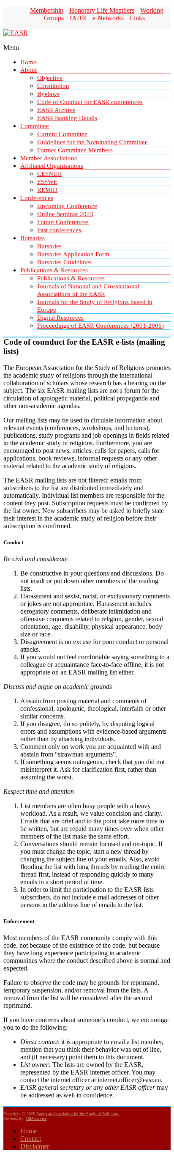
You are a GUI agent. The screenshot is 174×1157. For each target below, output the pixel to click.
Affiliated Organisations (51, 165)
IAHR (78, 18)
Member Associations (48, 158)
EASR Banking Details (67, 118)
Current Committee (62, 134)
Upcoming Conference (67, 206)
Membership (46, 10)
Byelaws (48, 93)
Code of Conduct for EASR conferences (90, 102)
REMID (47, 189)
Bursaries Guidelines (64, 262)
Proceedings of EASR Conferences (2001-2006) (100, 325)
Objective (50, 77)
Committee (34, 126)
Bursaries (32, 238)
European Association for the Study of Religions (77, 1113)
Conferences (36, 198)
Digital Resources (60, 317)
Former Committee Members (75, 150)
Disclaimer (34, 1146)
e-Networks (108, 18)
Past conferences (59, 230)
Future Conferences (63, 222)
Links (137, 18)
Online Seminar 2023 (65, 214)
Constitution (53, 85)
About (28, 69)
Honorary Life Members (101, 10)
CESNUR (49, 173)
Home (28, 62)
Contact (30, 1138)
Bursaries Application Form (73, 254)
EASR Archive (56, 110)
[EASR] (15, 32)
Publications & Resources (54, 270)
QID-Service (36, 1118)
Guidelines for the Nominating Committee (92, 142)
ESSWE (47, 181)
